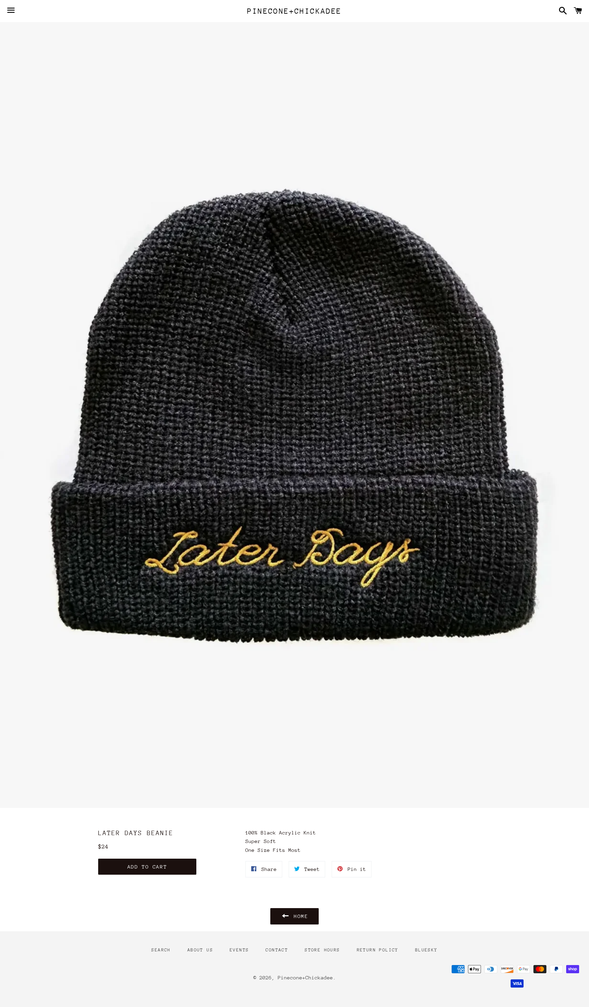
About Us (200, 949)
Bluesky (426, 949)
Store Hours (322, 949)
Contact (277, 949)
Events (239, 949)
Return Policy (377, 949)
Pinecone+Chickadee (294, 11)
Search (160, 949)
